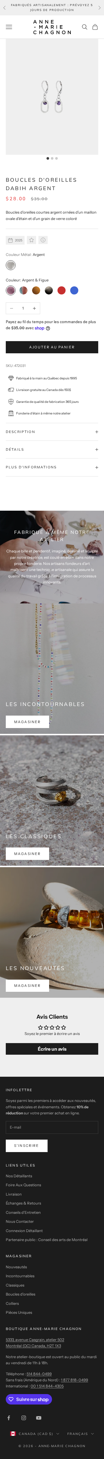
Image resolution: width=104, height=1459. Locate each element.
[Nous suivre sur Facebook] (9, 1418)
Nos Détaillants (19, 1176)
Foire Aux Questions (23, 1185)
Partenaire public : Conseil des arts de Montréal (47, 1239)
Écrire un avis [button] (52, 1049)
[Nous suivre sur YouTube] (39, 1418)
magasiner (27, 722)
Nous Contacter (20, 1221)
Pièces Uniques (19, 1312)
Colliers (12, 1303)
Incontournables (20, 1276)
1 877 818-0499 (74, 1380)
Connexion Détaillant (24, 1230)
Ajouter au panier (52, 347)
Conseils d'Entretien (23, 1212)
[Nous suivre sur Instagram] (24, 1418)
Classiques (15, 1285)
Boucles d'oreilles (20, 1294)
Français (77, 1434)
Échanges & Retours (23, 1203)
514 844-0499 (39, 1373)
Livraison (14, 1194)
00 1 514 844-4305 (47, 1386)
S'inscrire (26, 1145)
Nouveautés (16, 1267)
